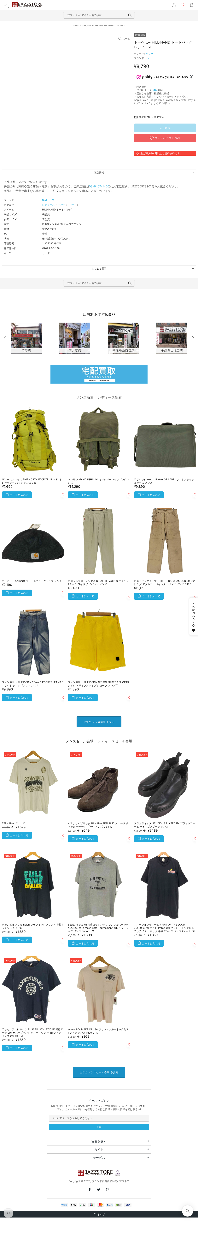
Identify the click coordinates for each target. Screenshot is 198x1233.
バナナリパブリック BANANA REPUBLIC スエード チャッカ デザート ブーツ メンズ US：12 (98, 825)
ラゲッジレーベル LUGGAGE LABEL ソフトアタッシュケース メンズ (164, 481)
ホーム (76, 25)
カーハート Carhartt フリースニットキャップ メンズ (32, 580)
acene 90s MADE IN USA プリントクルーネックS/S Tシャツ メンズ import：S (98, 1031)
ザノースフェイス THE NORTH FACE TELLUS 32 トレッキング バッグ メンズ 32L (32, 481)
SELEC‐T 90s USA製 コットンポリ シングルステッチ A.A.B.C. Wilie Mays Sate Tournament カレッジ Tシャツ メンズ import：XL (98, 928)
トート (72, 204)
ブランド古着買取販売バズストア (27, 5)
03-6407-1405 (99, 186)
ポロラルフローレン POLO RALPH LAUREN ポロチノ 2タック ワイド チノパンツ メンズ (98, 582)
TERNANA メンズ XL (14, 823)
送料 (155, 90)
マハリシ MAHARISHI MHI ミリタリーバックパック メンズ (99, 481)
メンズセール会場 (80, 741)
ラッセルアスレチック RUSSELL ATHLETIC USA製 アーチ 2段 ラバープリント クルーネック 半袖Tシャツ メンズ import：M (32, 1032)
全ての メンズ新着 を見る (99, 721)
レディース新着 (109, 397)
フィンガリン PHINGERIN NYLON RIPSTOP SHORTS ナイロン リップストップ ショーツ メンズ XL (98, 684)
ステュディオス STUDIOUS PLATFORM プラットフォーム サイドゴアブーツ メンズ (164, 825)
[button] (187, 1211)
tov (147, 58)
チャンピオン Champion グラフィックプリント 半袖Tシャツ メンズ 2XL (32, 926)
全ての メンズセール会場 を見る (99, 1072)
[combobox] (99, 15)
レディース (48, 204)
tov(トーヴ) (48, 199)
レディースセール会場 (114, 741)
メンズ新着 (85, 397)
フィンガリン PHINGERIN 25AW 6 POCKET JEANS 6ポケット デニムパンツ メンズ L (32, 684)
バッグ (149, 53)
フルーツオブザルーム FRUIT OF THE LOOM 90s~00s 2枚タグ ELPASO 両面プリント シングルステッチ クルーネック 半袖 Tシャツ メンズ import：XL (164, 928)
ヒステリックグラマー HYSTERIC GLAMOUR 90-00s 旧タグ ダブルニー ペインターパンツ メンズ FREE (164, 582)
